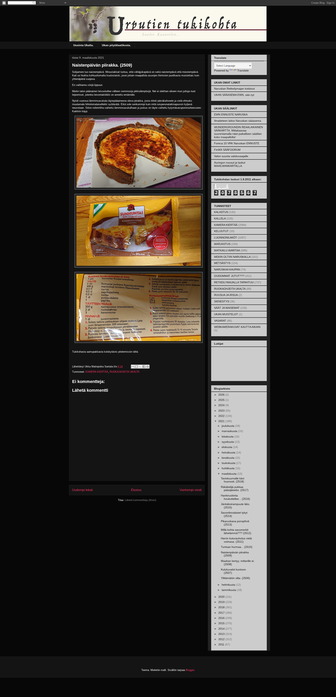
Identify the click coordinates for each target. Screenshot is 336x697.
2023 (221, 410)
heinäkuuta (229, 452)
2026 (221, 394)
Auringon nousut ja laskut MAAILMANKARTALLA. (229, 164)
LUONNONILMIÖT (225, 237)
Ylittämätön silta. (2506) (235, 578)
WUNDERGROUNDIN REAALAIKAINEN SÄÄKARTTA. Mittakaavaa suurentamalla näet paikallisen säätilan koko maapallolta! (238, 132)
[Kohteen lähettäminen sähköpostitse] (133, 367)
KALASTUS (221, 212)
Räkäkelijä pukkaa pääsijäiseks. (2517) (234, 488)
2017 (221, 612)
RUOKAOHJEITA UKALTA (124, 371)
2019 (221, 602)
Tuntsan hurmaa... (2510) (236, 546)
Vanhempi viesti (191, 490)
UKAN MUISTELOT (226, 314)
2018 (221, 607)
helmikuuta (229, 584)
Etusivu (136, 490)
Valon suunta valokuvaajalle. (231, 156)
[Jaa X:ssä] (140, 367)
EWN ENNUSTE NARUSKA (231, 114)
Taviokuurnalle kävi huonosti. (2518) (232, 480)
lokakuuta (228, 436)
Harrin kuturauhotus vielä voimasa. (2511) (236, 540)
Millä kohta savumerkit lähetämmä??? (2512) (236, 531)
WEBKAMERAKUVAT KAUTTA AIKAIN (237, 326)
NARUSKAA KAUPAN (227, 269)
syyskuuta (228, 441)
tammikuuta (229, 589)
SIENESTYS (221, 301)
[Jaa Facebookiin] (144, 367)
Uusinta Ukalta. (83, 45)
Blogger (190, 670)
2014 (221, 628)
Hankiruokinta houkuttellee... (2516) (235, 497)
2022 (221, 415)
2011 (221, 644)
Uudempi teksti (82, 490)
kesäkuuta (228, 457)
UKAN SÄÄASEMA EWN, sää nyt (234, 94)
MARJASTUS (222, 244)
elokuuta (227, 447)
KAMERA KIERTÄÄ (97, 371)
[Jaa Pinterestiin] (148, 367)
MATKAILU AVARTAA (227, 250)
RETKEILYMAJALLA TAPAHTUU (234, 282)
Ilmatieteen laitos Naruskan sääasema (237, 120)
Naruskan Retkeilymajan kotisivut (234, 88)
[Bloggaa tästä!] (136, 367)
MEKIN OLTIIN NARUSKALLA (232, 256)
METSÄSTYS (222, 263)
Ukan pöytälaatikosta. (116, 45)
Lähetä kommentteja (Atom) (140, 500)
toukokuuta (229, 463)
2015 (221, 623)
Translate (243, 70)
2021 (221, 421)
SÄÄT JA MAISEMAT (227, 307)
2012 (221, 639)
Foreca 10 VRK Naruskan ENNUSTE (236, 143)
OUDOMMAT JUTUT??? (229, 275)
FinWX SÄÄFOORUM (227, 149)
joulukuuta (228, 425)
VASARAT (220, 320)
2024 (221, 405)
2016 (221, 618)
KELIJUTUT (221, 231)
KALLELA (220, 218)
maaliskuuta (229, 473)
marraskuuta (230, 431)
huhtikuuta (228, 468)
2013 (221, 633)
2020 (221, 596)
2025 (221, 399)
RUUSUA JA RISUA (226, 295)
